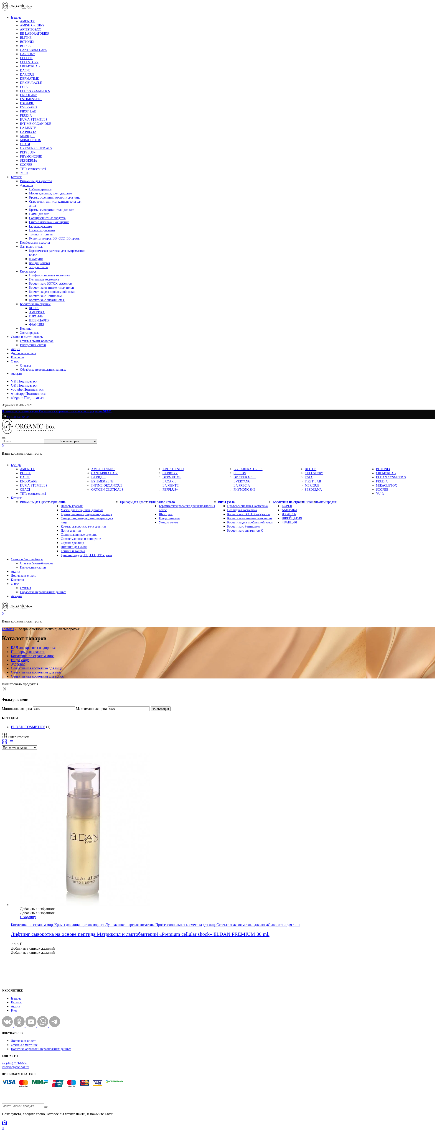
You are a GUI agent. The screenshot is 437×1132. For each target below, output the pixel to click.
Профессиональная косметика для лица (185, 925)
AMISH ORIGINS (32, 25)
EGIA (24, 87)
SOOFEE (26, 164)
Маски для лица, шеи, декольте (50, 193)
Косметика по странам (35, 304)
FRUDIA (26, 115)
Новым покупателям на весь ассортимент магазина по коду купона (57, 411)
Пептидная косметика (44, 279)
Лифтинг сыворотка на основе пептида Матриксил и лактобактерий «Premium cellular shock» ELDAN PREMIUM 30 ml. (140, 934)
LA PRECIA (28, 132)
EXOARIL (27, 103)
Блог (14, 1010)
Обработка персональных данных (43, 369)
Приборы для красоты (35, 242)
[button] (37, 909)
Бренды (16, 17)
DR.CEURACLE (31, 82)
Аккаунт (16, 373)
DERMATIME (29, 78)
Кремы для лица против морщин (79, 925)
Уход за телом (38, 267)
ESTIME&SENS (31, 99)
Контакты (17, 357)
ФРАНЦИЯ (36, 324)
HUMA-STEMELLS (33, 119)
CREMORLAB (30, 66)
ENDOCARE (28, 95)
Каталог (16, 177)
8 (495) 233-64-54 (18, 416)
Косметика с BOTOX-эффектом (50, 283)
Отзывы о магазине (24, 1045)
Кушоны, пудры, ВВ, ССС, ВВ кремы (54, 238)
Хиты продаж (29, 332)
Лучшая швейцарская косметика (130, 925)
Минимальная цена (17, 709)
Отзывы (25, 365)
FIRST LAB (28, 111)
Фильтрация (160, 709)
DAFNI (25, 70)
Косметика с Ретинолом (45, 296)
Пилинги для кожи (42, 230)
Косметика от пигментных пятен (51, 287)
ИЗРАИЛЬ (36, 316)
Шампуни (36, 259)
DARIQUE (27, 74)
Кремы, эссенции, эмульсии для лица (54, 197)
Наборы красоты (40, 189)
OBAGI (25, 144)
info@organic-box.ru (15, 1067)
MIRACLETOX (30, 140)
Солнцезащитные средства (47, 218)
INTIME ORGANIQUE (35, 123)
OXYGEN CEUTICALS (36, 148)
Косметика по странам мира (32, 656)
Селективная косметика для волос (37, 676)
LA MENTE (28, 128)
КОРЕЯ (34, 308)
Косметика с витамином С (47, 300)
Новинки (26, 328)
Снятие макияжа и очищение (49, 222)
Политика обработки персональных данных (41, 1049)
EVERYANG (28, 107)
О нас (15, 361)
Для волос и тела (31, 246)
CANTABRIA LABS (33, 50)
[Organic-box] (17, 9)
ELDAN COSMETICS (35, 91)
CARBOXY (27, 54)
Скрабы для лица (40, 226)
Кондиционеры (39, 263)
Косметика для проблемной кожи (52, 291)
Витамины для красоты (36, 181)
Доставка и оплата (23, 353)
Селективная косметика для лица (36, 668)
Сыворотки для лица (284, 925)
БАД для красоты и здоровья (33, 648)
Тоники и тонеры (41, 234)
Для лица (26, 185)
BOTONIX (27, 41)
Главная (8, 629)
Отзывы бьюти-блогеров (36, 341)
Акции (15, 349)
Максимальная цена (91, 709)
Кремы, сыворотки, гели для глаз (51, 210)
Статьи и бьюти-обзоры (27, 337)
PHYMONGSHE (31, 156)
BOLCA (25, 46)
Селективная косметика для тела (36, 672)
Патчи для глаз (39, 214)
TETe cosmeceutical (33, 169)
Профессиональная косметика (49, 275)
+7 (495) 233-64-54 (15, 1063)
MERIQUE (27, 136)
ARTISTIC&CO (30, 29)
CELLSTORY (29, 62)
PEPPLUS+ (28, 152)
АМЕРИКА (37, 312)
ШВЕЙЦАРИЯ (39, 320)
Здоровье (18, 664)
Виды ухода (28, 271)
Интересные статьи (33, 345)
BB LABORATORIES (34, 33)
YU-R (24, 173)
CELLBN (26, 58)
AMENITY (27, 21)
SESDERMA (28, 160)
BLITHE (26, 37)
